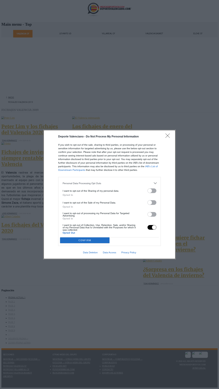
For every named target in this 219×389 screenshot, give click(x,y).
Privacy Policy (128, 252)
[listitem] (109, 183)
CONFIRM (85, 240)
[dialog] (109, 194)
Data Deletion (90, 252)
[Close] (168, 136)
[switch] (151, 190)
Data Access (109, 252)
